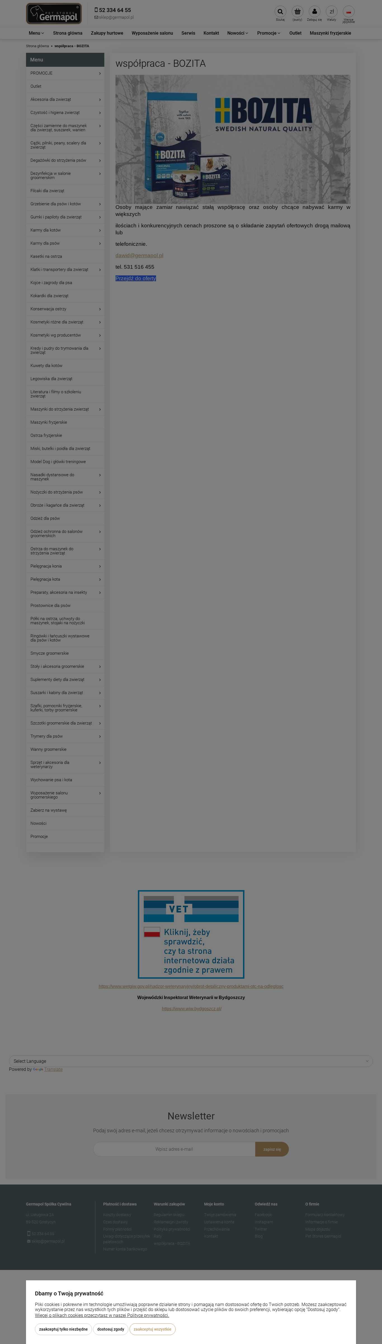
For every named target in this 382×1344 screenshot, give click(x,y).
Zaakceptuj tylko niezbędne (63, 1329)
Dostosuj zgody (110, 1329)
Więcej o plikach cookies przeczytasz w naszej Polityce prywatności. (102, 1315)
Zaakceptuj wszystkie (152, 1329)
